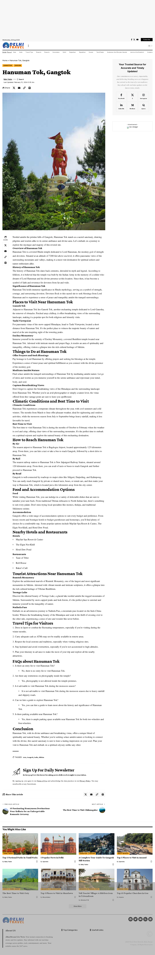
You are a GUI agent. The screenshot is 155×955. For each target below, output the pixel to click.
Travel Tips (29, 52)
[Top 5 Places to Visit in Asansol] (135, 844)
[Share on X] (14, 87)
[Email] (19, 87)
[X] (134, 39)
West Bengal (123, 853)
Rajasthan (72, 52)
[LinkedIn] (121, 107)
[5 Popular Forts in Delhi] (58, 844)
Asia (14, 52)
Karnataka (56, 52)
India (20, 52)
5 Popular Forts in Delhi (52, 857)
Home (5, 60)
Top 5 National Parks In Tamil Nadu (20, 857)
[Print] (29, 87)
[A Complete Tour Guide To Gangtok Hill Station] (96, 844)
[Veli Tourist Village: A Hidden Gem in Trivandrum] (96, 879)
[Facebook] (131, 39)
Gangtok (8, 65)
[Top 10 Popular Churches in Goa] (135, 879)
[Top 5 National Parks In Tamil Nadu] (20, 844)
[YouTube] (137, 39)
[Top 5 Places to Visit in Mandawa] (58, 879)
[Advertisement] (77, 19)
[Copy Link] (24, 87)
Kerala (91, 52)
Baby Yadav (8, 79)
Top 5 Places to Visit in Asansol (132, 857)
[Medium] (132, 107)
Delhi (64, 52)
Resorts (38, 52)
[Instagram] (143, 96)
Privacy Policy (85, 781)
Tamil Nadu (100, 52)
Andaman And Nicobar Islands (117, 52)
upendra (45, 861)
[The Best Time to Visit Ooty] (20, 879)
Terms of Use (42, 781)
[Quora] (143, 107)
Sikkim (18, 65)
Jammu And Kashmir (137, 52)
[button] (28, 46)
